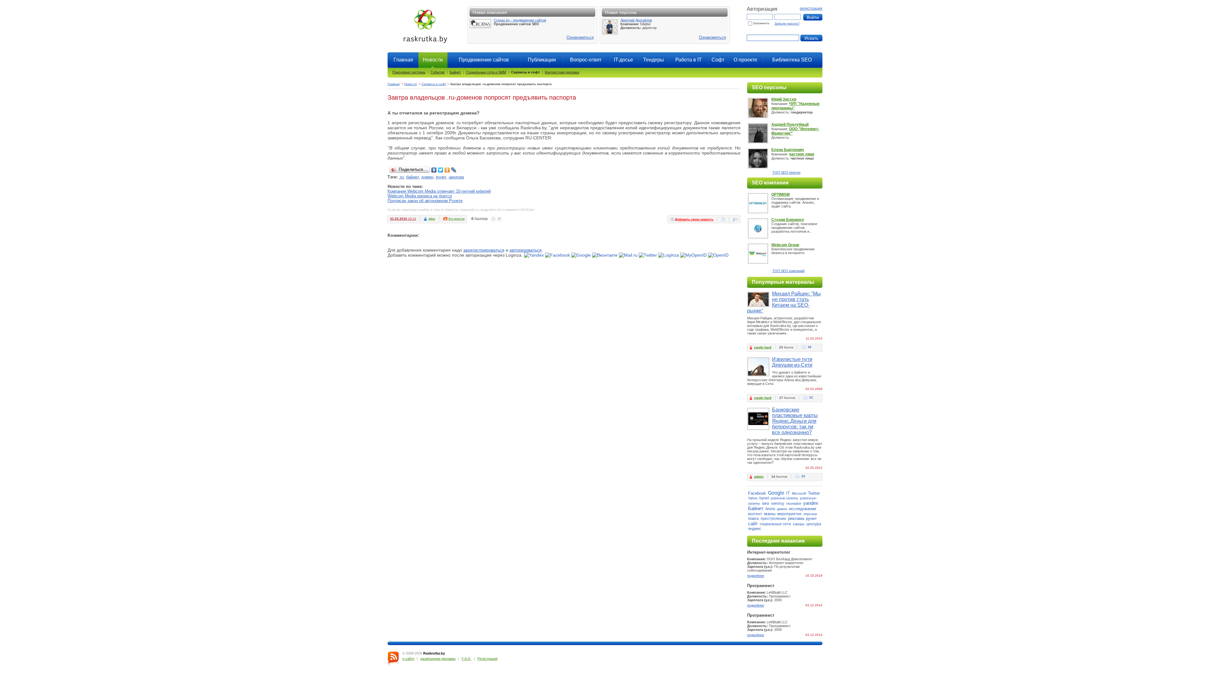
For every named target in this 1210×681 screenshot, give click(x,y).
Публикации (542, 59)
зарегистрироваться (483, 250)
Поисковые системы (408, 72)
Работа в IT (688, 59)
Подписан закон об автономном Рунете (425, 200)
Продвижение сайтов (484, 59)
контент (755, 514)
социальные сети (775, 524)
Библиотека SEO (792, 59)
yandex (810, 503)
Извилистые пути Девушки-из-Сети (792, 362)
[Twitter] (440, 170)
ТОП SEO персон (786, 172)
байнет (412, 177)
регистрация (811, 8)
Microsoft (799, 493)
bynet (764, 498)
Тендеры (653, 59)
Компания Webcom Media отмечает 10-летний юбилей (439, 191)
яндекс (754, 528)
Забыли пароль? (787, 23)
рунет (441, 177)
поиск (753, 518)
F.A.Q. (466, 659)
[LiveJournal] (454, 170)
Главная (403, 59)
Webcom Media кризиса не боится (420, 196)
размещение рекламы (438, 659)
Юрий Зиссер (783, 99)
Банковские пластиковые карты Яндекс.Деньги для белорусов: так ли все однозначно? (795, 421)
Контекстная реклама (562, 72)
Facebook (757, 493)
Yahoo (753, 498)
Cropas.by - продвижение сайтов (520, 20)
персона (810, 514)
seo (765, 503)
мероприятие (789, 514)
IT (788, 493)
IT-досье (623, 59)
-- (493, 219)
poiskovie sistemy (784, 498)
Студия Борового (787, 220)
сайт (753, 523)
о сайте (408, 659)
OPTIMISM (780, 194)
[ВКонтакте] (434, 170)
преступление (773, 518)
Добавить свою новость (694, 219)
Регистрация (487, 659)
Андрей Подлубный (790, 124)
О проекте (745, 59)
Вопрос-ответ (586, 59)
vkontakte (793, 503)
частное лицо (801, 154)
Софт (718, 59)
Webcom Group (785, 245)
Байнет (455, 72)
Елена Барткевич (787, 150)
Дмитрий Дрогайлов (636, 20)
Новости (410, 84)
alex (432, 218)
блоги (770, 509)
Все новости (456, 218)
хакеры (798, 524)
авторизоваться (526, 250)
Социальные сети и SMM (486, 72)
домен (427, 177)
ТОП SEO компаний (788, 271)
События (437, 72)
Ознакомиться (580, 37)
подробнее (755, 576)
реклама (796, 518)
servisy (777, 503)
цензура (456, 177)
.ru (401, 177)
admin (758, 476)
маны (769, 513)
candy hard (762, 347)
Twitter (814, 493)
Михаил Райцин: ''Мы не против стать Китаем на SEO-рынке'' (784, 302)
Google (776, 493)
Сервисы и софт (525, 72)
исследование (802, 508)
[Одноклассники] (447, 170)
